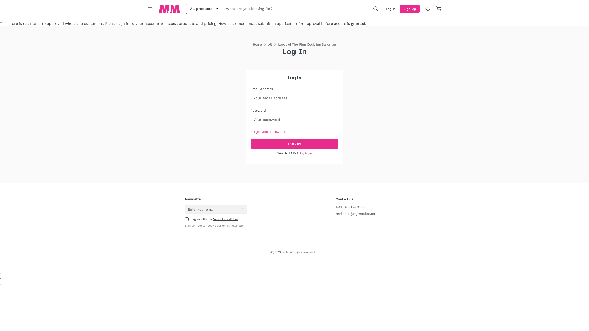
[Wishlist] (428, 8)
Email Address (262, 89)
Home (257, 44)
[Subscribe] (242, 209)
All (270, 44)
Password (258, 110)
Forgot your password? (269, 132)
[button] (439, 8)
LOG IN (294, 144)
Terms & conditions (225, 219)
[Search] (375, 9)
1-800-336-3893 (350, 207)
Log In (390, 9)
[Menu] (150, 8)
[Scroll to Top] (580, 306)
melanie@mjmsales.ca (355, 213)
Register (306, 153)
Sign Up (410, 9)
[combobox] (283, 9)
